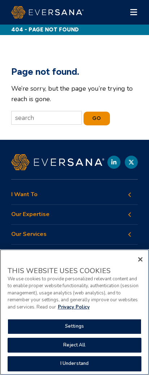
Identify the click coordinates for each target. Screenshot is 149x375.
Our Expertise (30, 214)
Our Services (29, 234)
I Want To (24, 194)
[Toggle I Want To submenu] (130, 194)
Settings (74, 326)
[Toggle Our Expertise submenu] (130, 214)
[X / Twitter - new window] (131, 162)
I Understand (74, 363)
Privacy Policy (74, 307)
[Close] (140, 259)
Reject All (74, 345)
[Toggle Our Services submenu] (130, 234)
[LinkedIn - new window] (113, 162)
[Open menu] (133, 12)
